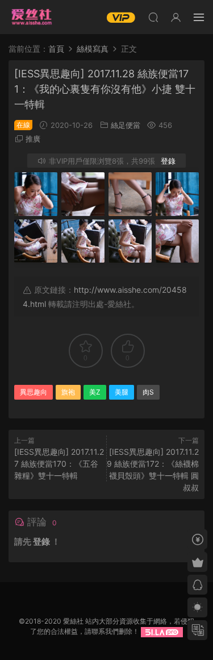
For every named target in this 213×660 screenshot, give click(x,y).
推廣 (33, 138)
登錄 (168, 161)
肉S (148, 392)
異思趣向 (33, 392)
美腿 (121, 392)
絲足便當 (125, 125)
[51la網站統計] (162, 631)
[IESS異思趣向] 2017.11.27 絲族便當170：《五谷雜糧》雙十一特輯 (59, 463)
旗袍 (68, 392)
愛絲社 (31, 17)
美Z (95, 392)
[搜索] (153, 17)
